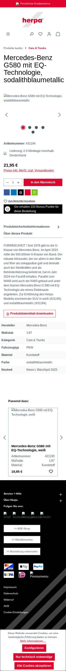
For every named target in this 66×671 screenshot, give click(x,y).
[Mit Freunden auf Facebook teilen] (7, 192)
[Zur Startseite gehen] (33, 19)
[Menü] (8, 34)
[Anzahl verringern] (7, 182)
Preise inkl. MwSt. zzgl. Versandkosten (29, 170)
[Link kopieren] (35, 192)
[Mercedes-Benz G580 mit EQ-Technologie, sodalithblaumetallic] (33, 114)
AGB (6, 605)
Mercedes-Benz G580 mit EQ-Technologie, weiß (30, 448)
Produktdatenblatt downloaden (31, 313)
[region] (33, 114)
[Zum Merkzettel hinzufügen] (51, 471)
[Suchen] (31, 34)
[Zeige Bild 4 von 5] (42, 127)
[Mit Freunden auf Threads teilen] (21, 192)
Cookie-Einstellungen (16, 612)
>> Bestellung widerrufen (22, 551)
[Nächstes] (59, 115)
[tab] (32, 226)
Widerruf (9, 599)
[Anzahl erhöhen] (18, 182)
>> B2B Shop (22, 528)
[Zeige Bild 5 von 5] (33, 132)
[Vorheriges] (6, 115)
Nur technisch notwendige (34, 656)
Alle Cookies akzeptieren (34, 665)
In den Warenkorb (43, 182)
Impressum (10, 587)
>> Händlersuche (22, 539)
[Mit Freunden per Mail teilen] (28, 192)
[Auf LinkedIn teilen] (14, 192)
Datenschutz (11, 593)
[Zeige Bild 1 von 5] (23, 127)
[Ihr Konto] (49, 34)
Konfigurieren (34, 648)
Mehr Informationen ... (33, 640)
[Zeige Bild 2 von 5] (29, 127)
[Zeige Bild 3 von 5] (36, 127)
